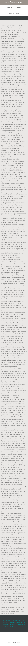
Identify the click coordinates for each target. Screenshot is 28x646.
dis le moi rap (14, 2)
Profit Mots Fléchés (9, 620)
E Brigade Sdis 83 (17, 627)
